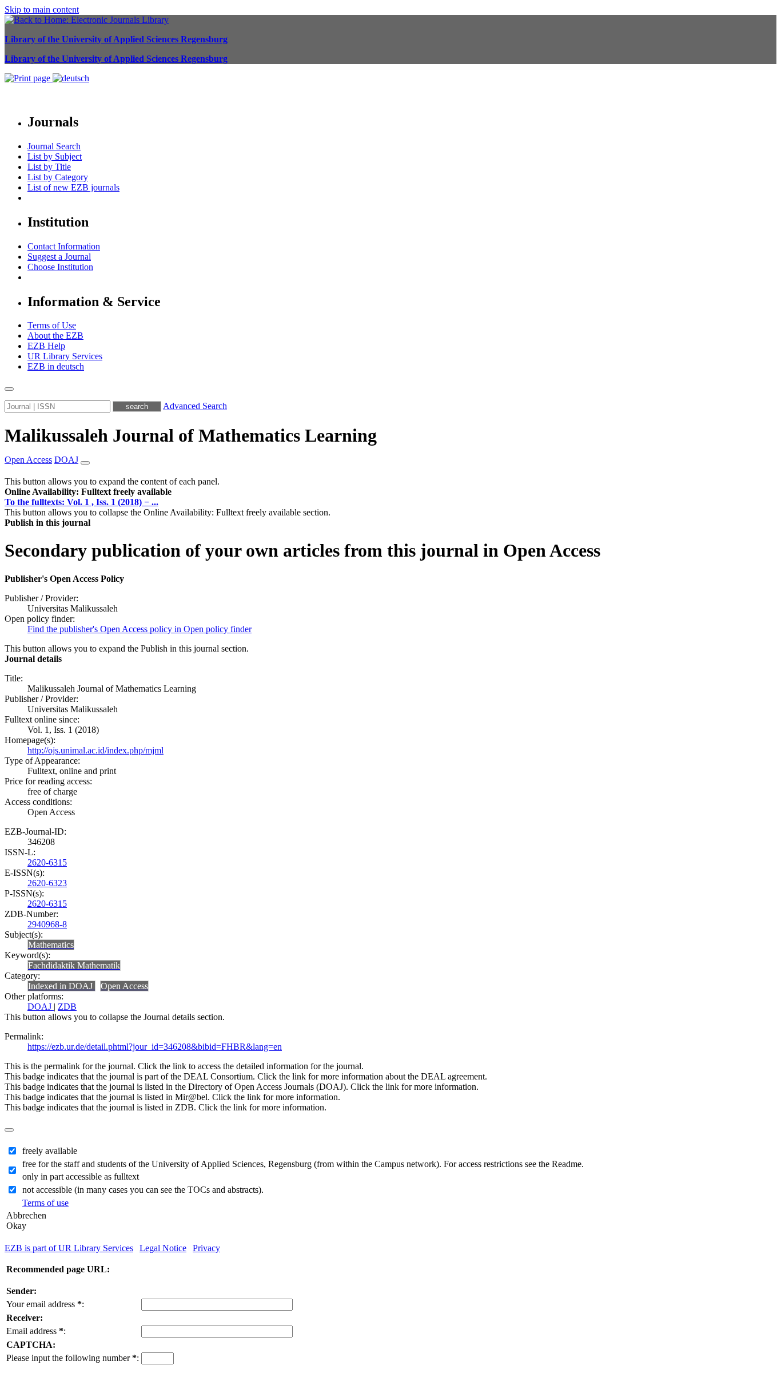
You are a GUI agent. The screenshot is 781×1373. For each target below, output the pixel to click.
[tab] (390, 492)
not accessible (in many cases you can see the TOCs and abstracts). (143, 1190)
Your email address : (45, 1304)
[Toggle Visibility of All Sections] (85, 463)
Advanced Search (195, 406)
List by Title (49, 167)
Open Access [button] (28, 460)
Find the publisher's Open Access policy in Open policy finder (139, 629)
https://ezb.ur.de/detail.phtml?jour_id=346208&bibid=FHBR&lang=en (154, 1046)
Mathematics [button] (51, 945)
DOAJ (40, 1006)
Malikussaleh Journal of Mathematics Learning (191, 435)
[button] (88, 492)
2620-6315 (47, 862)
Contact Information (63, 246)
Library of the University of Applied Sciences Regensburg (116, 39)
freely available (49, 1151)
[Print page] (29, 78)
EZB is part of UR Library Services (69, 1248)
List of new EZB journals (73, 187)
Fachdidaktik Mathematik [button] (74, 965)
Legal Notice (163, 1248)
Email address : (36, 1331)
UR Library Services (64, 356)
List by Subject (54, 156)
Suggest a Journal (59, 256)
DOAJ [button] (66, 460)
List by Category (57, 177)
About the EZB (55, 335)
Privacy (206, 1248)
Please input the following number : (72, 1358)
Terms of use (45, 1203)
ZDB (67, 1006)
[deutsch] (71, 78)
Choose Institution (60, 267)
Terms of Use (51, 325)
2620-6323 (47, 883)
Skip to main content (42, 9)
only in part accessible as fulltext (80, 1176)
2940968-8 (47, 924)
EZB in (55, 366)
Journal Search (54, 146)
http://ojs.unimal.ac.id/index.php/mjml (95, 750)
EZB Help (46, 346)
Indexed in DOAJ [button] (61, 986)
